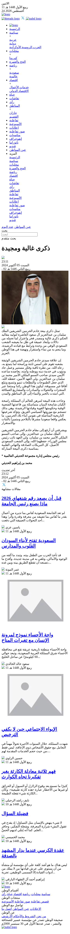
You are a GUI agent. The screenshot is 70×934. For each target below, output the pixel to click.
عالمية (13, 76)
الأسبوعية (15, 124)
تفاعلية (13, 120)
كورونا (13, 58)
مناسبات (14, 135)
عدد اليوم (7, 226)
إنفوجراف (15, 138)
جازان (13, 113)
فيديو (12, 146)
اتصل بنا (7, 908)
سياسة (13, 32)
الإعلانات (35, 908)
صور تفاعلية (17, 131)
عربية (13, 39)
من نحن (41, 916)
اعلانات (14, 127)
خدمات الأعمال (19, 87)
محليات (14, 51)
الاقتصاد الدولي (19, 91)
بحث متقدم (9, 238)
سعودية (14, 72)
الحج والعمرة (17, 61)
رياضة (13, 65)
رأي (11, 102)
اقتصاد (13, 80)
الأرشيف (7, 916)
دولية (12, 43)
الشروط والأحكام (24, 916)
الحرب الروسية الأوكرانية (25, 47)
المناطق (14, 105)
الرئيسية (14, 29)
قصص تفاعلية (40, 901)
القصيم (13, 116)
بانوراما (13, 142)
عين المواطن (17, 149)
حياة (12, 94)
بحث (4, 230)
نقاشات (14, 98)
